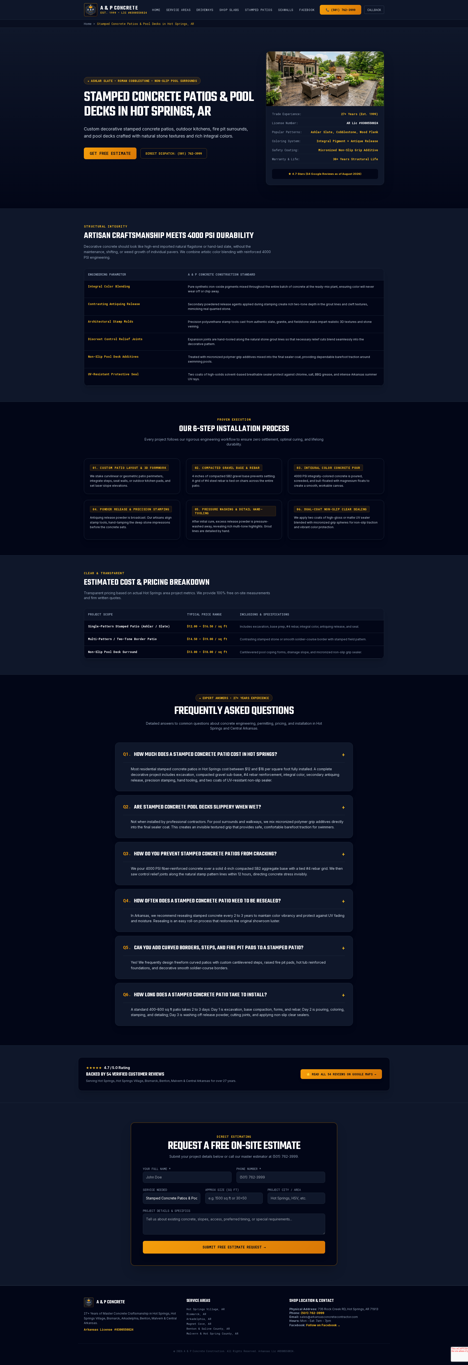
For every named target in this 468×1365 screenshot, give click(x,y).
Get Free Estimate (110, 153)
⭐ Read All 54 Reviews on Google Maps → (341, 1074)
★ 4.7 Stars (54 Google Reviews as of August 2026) (324, 174)
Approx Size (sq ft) (222, 1190)
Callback (374, 10)
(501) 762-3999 (312, 1313)
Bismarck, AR (196, 1314)
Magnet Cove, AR (198, 1323)
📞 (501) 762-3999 (340, 10)
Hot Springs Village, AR (205, 1309)
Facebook (307, 10)
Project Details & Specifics (166, 1211)
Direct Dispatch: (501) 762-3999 (174, 153)
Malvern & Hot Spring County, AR (212, 1333)
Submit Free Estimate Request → (234, 1247)
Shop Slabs (229, 10)
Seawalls (285, 10)
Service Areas (178, 10)
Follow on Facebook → (323, 1325)
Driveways (204, 10)
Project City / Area (284, 1190)
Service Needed (155, 1190)
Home (156, 10)
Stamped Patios (258, 10)
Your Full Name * (157, 1169)
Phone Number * (248, 1169)
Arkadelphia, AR (198, 1319)
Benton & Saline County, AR (208, 1328)
